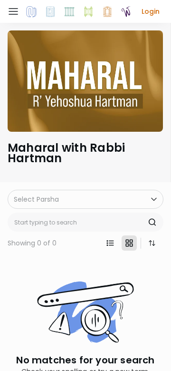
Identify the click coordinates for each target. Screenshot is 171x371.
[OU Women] (126, 11)
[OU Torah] (31, 11)
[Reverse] (152, 243)
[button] (151, 11)
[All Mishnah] (50, 11)
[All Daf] (107, 11)
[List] (110, 243)
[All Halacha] (69, 11)
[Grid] (129, 243)
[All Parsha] (88, 11)
